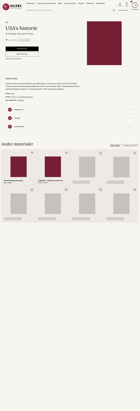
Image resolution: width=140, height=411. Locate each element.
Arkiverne (90, 3)
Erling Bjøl (12, 34)
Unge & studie (70, 3)
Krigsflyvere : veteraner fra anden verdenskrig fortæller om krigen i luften (50, 181)
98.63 (12, 93)
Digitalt (81, 3)
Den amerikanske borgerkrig (13, 181)
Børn (60, 3)
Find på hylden (22, 54)
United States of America (26, 97)
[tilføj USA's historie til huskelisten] (7, 22)
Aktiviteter (30, 3)
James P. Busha (43, 183)
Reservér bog (22, 49)
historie (14, 97)
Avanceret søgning (123, 10)
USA (17, 97)
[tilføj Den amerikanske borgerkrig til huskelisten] (32, 153)
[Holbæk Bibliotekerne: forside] (12, 7)
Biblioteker (100, 3)
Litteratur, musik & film (46, 3)
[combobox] (70, 10)
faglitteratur (21, 100)
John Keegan (8, 183)
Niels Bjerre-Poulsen (25, 34)
